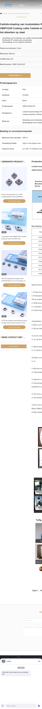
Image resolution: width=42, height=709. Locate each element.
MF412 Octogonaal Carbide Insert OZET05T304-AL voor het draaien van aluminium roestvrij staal (14, 281)
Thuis (21, 5)
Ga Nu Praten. (14, 75)
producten (11, 13)
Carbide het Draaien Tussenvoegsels (22, 15)
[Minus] (39, 661)
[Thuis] (8, 5)
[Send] (39, 706)
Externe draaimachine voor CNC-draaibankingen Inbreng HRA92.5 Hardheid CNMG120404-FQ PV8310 (13, 197)
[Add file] (2, 706)
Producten (32, 5)
